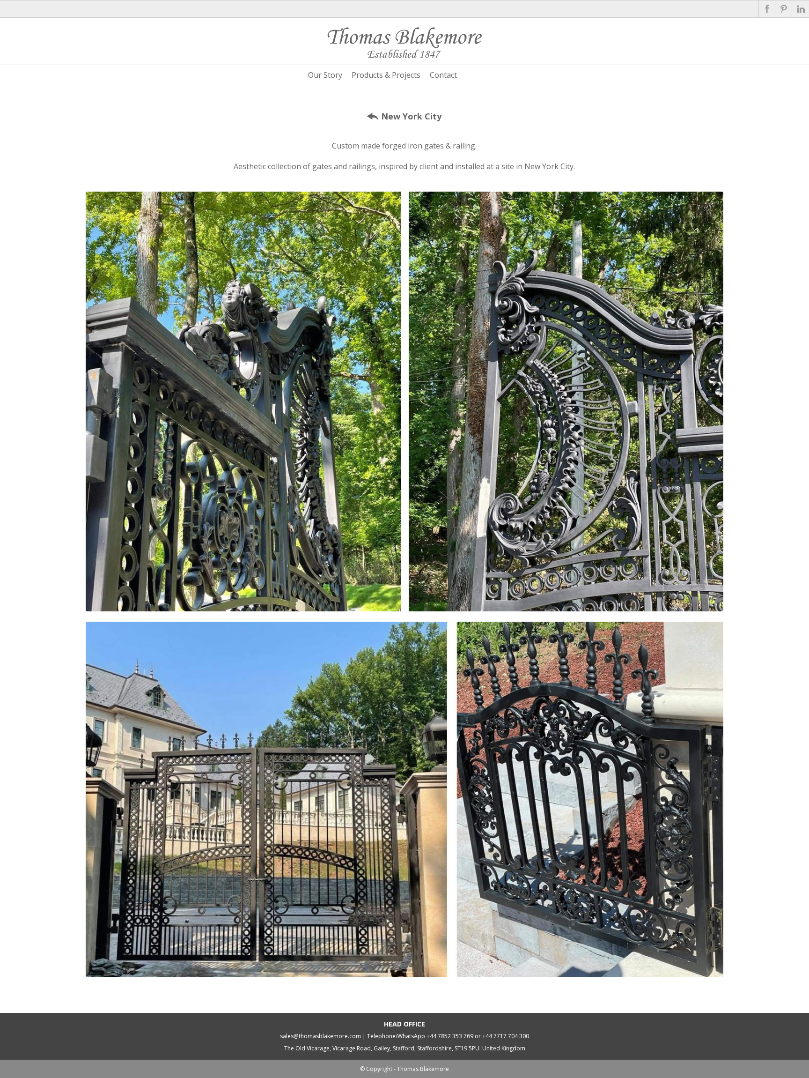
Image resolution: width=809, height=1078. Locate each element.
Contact (443, 75)
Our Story (325, 75)
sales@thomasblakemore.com (320, 1036)
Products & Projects (386, 75)
